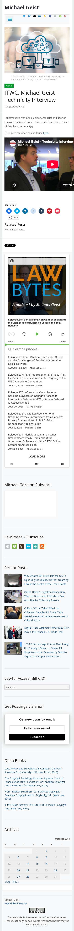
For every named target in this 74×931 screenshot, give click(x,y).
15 (37, 863)
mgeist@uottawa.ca (15, 903)
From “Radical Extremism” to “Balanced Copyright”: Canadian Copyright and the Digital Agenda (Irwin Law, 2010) (34, 795)
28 (27, 876)
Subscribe (37, 737)
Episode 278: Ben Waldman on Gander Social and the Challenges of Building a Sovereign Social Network (35, 360)
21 (27, 870)
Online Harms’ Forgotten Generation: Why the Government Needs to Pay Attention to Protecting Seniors (44, 596)
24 (55, 870)
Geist (21, 7)
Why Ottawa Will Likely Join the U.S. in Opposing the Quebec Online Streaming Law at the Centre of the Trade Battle (46, 580)
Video (9, 85)
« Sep (7, 881)
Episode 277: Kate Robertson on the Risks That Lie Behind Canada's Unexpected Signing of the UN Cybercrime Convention (37, 378)
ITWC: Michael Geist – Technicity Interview (31, 96)
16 (46, 863)
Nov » (16, 881)
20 (18, 870)
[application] (37, 299)
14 (27, 863)
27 (18, 876)
